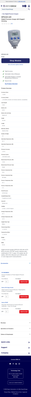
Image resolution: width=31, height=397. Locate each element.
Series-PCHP (5, 302)
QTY (3, 281)
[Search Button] (29, 9)
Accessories (4, 263)
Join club (15, 377)
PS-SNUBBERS (5, 272)
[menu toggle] (1, 6)
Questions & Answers (7, 328)
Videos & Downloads (7, 334)
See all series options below (15, 64)
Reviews (3, 322)
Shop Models (15, 61)
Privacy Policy (7, 392)
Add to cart (24, 281)
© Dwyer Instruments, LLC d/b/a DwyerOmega (15, 389)
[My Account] (29, 6)
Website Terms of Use (16, 392)
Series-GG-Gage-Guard (7, 287)
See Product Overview (11, 83)
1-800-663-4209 (21, 1)
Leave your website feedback (15, 382)
